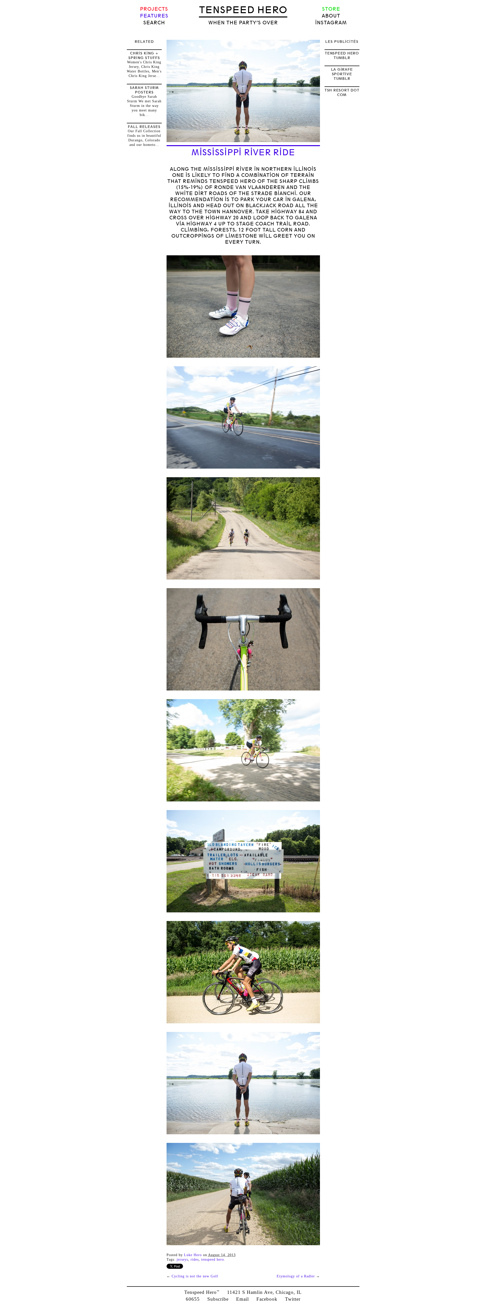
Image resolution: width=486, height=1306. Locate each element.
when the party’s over (243, 23)
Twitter (292, 1299)
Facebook (266, 1299)
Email (242, 1299)
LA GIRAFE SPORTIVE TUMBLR (342, 74)
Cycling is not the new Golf (195, 1276)
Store (331, 9)
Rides (195, 1259)
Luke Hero (193, 1255)
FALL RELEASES (144, 127)
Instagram (331, 23)
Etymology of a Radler (296, 1276)
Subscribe (218, 1299)
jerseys (182, 1259)
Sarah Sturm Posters (144, 90)
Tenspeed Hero (243, 9)
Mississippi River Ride (243, 152)
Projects (154, 9)
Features (154, 16)
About (331, 16)
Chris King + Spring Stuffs (144, 55)
